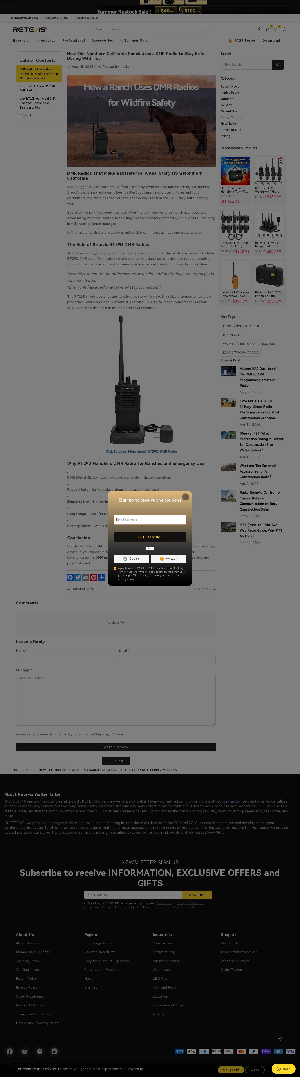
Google (134, 558)
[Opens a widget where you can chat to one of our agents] (283, 1069)
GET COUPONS (150, 537)
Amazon (171, 558)
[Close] (185, 497)
